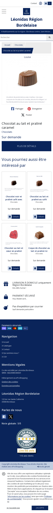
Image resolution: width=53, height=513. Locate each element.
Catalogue (7, 346)
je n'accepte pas (13, 508)
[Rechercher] (49, 37)
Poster (28, 115)
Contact (34, 3)
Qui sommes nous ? (11, 353)
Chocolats (19, 45)
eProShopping (17, 466)
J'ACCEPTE (40, 508)
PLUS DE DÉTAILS (26, 146)
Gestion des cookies (10, 382)
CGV (5, 357)
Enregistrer (37, 108)
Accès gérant (44, 466)
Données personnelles (11, 386)
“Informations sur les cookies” (19, 496)
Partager (19, 108)
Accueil (7, 45)
